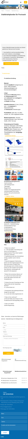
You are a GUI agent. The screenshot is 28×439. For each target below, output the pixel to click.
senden (8, 353)
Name (4, 323)
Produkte (8, 10)
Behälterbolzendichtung (20, 371)
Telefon (5, 331)
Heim (2, 10)
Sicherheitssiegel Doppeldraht (7, 372)
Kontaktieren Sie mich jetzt (11, 63)
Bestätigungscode (7, 347)
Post (4, 327)
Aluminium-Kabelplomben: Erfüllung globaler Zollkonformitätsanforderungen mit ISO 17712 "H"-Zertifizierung (10, 378)
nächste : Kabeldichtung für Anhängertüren (12, 319)
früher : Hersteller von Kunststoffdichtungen (12, 316)
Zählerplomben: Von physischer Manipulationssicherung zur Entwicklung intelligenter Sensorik (10, 380)
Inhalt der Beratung (7, 336)
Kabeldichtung (15, 10)
